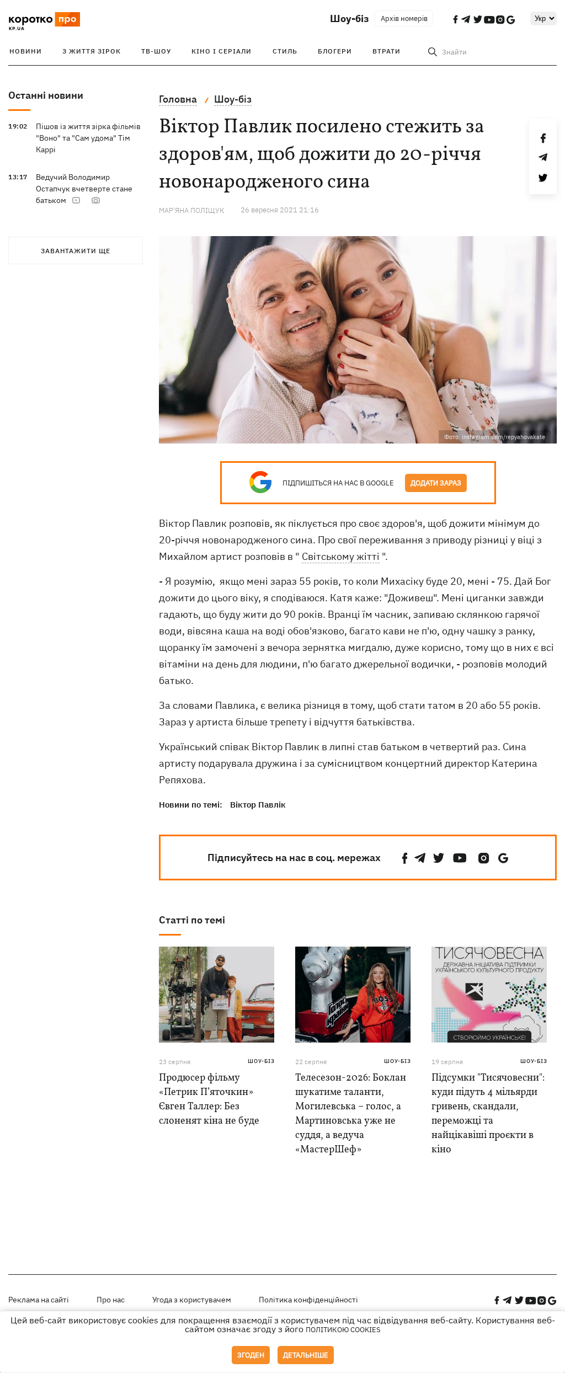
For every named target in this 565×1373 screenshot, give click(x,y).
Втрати (386, 51)
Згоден (250, 1355)
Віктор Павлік (258, 804)
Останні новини (45, 95)
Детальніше (305, 1355)
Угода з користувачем (191, 1300)
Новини (25, 51)
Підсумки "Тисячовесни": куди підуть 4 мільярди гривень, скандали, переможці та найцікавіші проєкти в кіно (488, 1114)
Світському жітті (341, 556)
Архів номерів (404, 18)
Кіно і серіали (221, 51)
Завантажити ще (75, 251)
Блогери (335, 51)
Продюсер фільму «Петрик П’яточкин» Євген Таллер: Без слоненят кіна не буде (209, 1099)
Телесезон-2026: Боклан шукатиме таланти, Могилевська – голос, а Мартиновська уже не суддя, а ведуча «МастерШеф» (350, 1114)
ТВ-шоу (156, 51)
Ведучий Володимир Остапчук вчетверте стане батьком (84, 188)
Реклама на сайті (38, 1300)
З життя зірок (91, 51)
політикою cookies (343, 1329)
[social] (405, 858)
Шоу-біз (349, 18)
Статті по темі (192, 919)
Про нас (111, 1300)
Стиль (285, 51)
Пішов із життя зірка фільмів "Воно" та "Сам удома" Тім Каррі (88, 137)
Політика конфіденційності (308, 1300)
